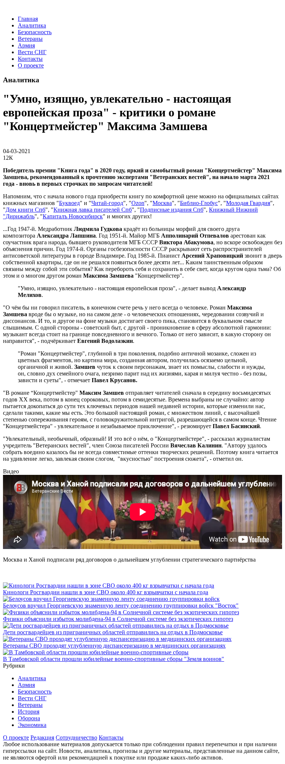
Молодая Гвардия (248, 203)
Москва (162, 203)
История (28, 711)
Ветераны (30, 39)
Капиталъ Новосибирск (73, 216)
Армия (26, 45)
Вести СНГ (32, 52)
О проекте (31, 65)
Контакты (30, 59)
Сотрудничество (76, 737)
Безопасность (35, 32)
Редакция (42, 737)
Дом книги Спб (25, 209)
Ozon (137, 203)
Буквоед (69, 203)
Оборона (29, 718)
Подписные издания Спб (171, 209)
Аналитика (32, 25)
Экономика (32, 725)
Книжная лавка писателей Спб (92, 209)
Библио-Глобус (199, 203)
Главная (28, 19)
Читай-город (107, 203)
